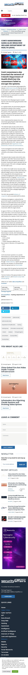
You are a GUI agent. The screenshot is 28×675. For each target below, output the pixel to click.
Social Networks (7, 650)
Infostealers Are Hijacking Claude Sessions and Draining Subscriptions (13, 402)
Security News (5, 339)
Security (10, 501)
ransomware (5, 335)
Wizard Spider (18, 265)
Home (3, 29)
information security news (17, 328)
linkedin (16, 308)
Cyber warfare (6, 613)
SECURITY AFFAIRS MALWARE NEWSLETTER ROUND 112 (17, 518)
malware (10, 332)
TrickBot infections (10, 261)
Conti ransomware (6, 317)
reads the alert (20, 177)
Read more (6, 375)
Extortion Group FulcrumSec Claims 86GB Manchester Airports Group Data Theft (16, 508)
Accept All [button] (15, 671)
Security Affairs (13, 335)
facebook (6, 308)
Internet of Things (7, 634)
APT (9, 478)
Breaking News (11, 29)
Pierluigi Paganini (7, 52)
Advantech (7, 276)
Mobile (3, 642)
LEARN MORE (8, 596)
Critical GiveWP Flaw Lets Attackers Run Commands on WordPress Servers (17, 497)
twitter (6, 311)
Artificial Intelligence (11, 489)
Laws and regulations (8, 636)
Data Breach (5, 618)
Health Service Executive (12, 88)
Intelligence (5, 628)
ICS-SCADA (5, 655)
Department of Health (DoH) (8, 324)
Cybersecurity (16, 317)
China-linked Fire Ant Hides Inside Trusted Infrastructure (13, 369)
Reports (4, 644)
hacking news (5, 328)
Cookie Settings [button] (6, 671)
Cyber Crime (22, 29)
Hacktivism (5, 626)
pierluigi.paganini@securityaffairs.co (11, 592)
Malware (5, 31)
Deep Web (4, 621)
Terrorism (4, 652)
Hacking (19, 324)
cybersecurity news (6, 321)
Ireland (4, 332)
